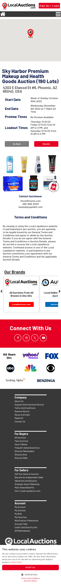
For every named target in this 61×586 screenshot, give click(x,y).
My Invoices (20, 510)
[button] (30, 33)
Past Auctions (21, 441)
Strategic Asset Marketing (27, 484)
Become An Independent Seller (29, 477)
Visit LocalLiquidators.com (27, 490)
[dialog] (30, 565)
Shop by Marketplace (24, 451)
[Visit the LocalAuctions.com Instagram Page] (26, 337)
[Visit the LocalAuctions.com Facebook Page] (17, 337)
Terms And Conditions (25, 408)
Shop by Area (21, 454)
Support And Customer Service (29, 404)
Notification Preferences (26, 520)
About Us (19, 401)
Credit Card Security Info (26, 527)
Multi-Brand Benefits (24, 487)
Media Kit (19, 418)
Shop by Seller (21, 457)
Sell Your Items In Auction (27, 474)
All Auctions (20, 437)
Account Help (21, 524)
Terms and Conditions (30, 578)
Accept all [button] (30, 567)
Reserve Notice (22, 411)
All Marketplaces (22, 530)
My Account (20, 507)
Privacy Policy (16, 562)
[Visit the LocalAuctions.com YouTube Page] (43, 337)
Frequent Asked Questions (27, 447)
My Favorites (21, 517)
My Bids (18, 513)
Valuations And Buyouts (26, 480)
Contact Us (20, 421)
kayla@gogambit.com (31, 206)
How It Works (21, 444)
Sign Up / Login (49, 5)
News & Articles (22, 414)
